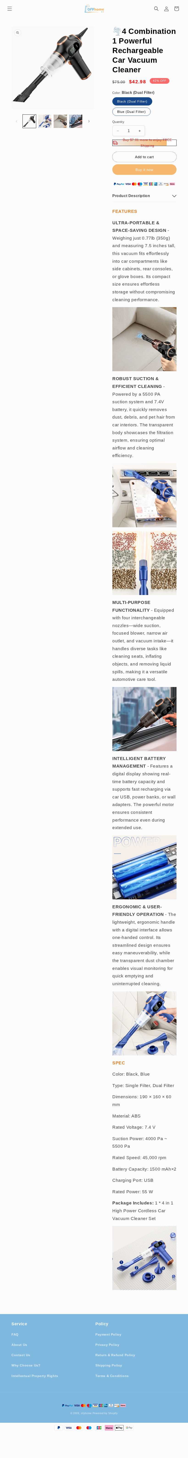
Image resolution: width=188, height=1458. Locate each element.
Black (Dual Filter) (132, 101)
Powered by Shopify (105, 1413)
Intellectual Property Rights (34, 1376)
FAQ (15, 1334)
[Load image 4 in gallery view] (76, 121)
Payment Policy (108, 1334)
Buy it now (144, 170)
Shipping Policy (108, 1365)
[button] (10, 9)
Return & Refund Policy (115, 1355)
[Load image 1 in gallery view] (29, 121)
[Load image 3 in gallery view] (60, 121)
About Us (19, 1345)
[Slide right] (89, 121)
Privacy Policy (107, 1345)
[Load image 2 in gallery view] (45, 121)
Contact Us (20, 1355)
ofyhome (86, 1413)
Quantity (118, 122)
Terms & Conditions (112, 1376)
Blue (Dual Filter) (131, 112)
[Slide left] (16, 121)
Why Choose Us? (25, 1365)
